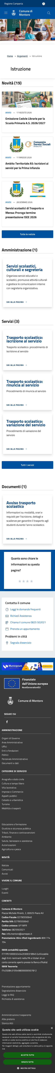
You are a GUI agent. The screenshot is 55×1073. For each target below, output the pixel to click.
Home (10, 56)
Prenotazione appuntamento (16, 986)
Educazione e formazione (14, 824)
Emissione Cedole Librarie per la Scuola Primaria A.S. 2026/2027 (25, 120)
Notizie (5, 865)
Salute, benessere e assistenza (17, 841)
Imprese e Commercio (12, 791)
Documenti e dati (10, 763)
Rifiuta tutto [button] (27, 1062)
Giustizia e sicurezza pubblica (16, 828)
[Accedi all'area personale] (43, 3)
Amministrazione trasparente (16, 1015)
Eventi (5, 893)
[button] (27, 1068)
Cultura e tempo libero (13, 783)
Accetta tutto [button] (27, 1055)
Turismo (6, 804)
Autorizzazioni (9, 845)
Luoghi (5, 888)
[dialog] (27, 1049)
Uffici (4, 746)
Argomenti (22, 56)
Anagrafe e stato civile (13, 779)
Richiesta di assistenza (13, 999)
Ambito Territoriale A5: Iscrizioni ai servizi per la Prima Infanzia (26, 165)
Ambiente (6, 837)
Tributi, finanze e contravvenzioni (18, 832)
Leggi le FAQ (8, 995)
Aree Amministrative (12, 742)
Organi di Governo (11, 738)
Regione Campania (13, 3)
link (3, 1048)
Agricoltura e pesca (11, 849)
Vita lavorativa (9, 787)
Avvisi (8, 112)
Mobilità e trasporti (11, 808)
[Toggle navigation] (6, 13)
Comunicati (7, 869)
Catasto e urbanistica (12, 800)
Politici (5, 755)
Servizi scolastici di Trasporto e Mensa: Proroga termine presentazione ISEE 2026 (24, 212)
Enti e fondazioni (10, 750)
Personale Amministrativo (15, 759)
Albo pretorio (8, 1019)
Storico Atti (7, 1023)
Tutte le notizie (27, 234)
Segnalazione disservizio (14, 990)
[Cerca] (49, 13)
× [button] (52, 1028)
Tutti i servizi (27, 465)
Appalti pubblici (9, 796)
